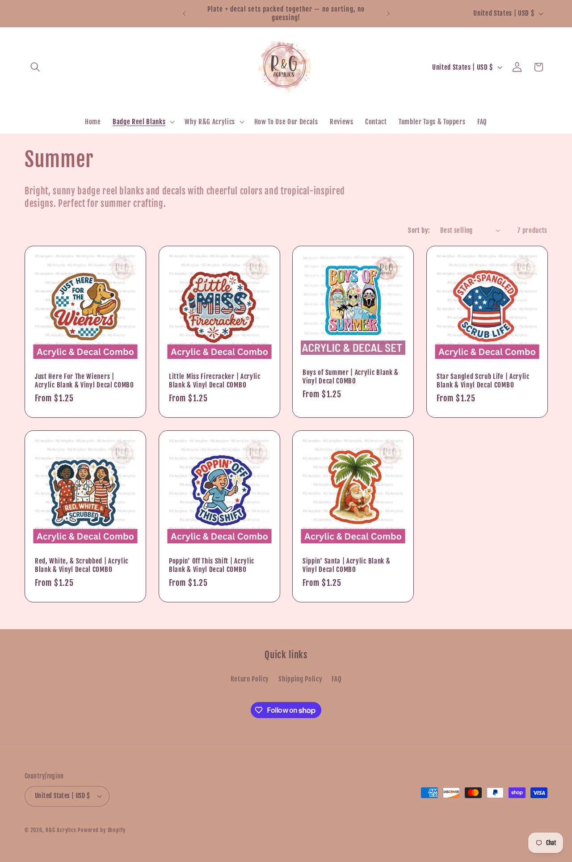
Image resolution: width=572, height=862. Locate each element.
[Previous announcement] (184, 13)
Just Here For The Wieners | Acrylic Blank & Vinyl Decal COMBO (84, 380)
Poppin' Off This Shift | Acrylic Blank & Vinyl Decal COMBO (211, 564)
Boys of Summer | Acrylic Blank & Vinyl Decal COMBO (351, 376)
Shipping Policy (300, 678)
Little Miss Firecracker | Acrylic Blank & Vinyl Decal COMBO (215, 380)
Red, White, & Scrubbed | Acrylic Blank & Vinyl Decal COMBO (81, 564)
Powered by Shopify (102, 830)
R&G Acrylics (61, 830)
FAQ (336, 678)
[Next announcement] (388, 13)
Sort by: (419, 230)
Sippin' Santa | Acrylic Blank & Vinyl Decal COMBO (346, 564)
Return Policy (250, 678)
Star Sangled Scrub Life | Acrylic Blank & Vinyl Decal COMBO (483, 380)
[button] (35, 67)
